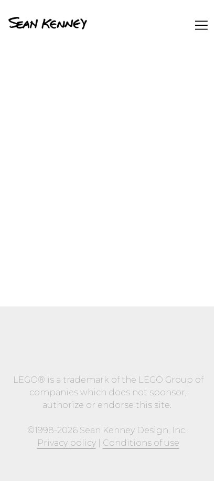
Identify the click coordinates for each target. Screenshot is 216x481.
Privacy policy (66, 443)
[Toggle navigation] (201, 25)
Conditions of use (141, 443)
